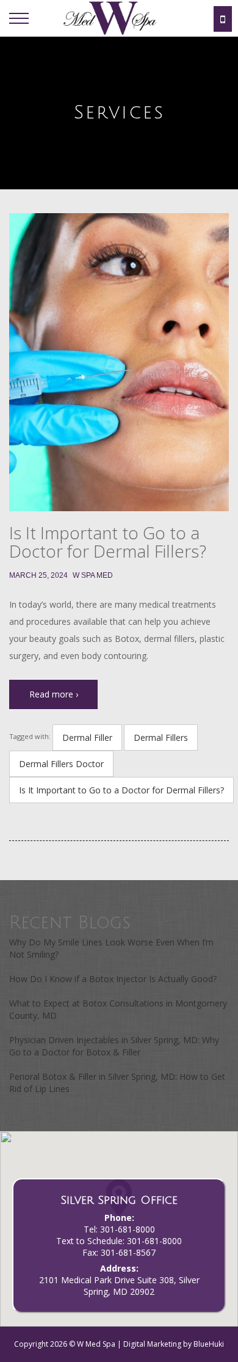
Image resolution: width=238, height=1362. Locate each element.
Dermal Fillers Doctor (61, 764)
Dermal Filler (87, 737)
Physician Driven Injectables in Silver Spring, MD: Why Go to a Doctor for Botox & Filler (114, 1046)
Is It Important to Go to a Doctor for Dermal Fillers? (107, 542)
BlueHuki (208, 1344)
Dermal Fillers (161, 737)
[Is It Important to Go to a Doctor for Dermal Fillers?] (119, 362)
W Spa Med (93, 575)
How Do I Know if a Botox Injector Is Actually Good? (113, 979)
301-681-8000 (127, 1229)
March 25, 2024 (38, 575)
